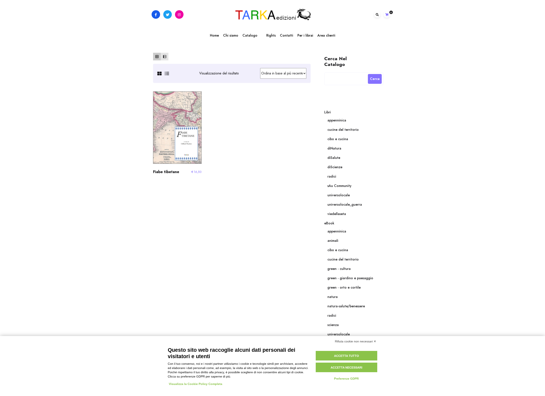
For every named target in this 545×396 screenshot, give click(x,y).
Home (214, 35)
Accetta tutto (346, 356)
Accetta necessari (346, 367)
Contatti (286, 35)
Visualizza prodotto (177, 129)
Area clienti (326, 35)
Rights (271, 35)
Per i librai (305, 35)
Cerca (375, 78)
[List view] (164, 56)
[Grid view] (157, 56)
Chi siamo (230, 35)
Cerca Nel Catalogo (335, 61)
